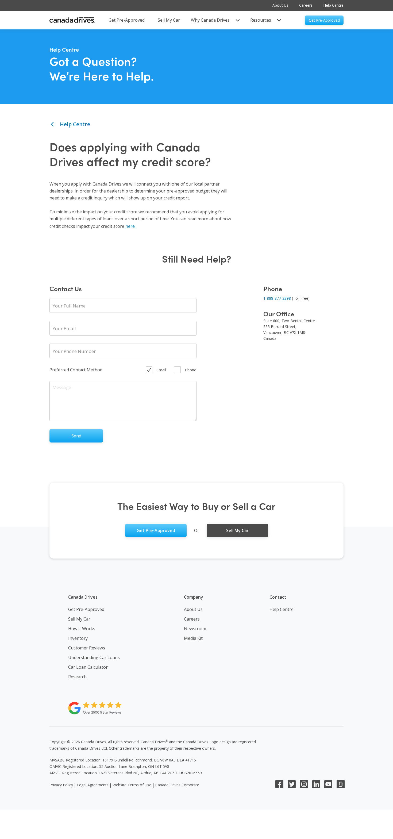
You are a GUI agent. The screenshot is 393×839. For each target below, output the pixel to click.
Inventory (78, 638)
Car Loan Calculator (88, 667)
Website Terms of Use (132, 784)
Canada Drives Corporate (177, 784)
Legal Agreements (93, 784)
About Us (280, 5)
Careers (306, 5)
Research (77, 677)
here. (130, 226)
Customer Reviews (86, 648)
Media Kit (193, 638)
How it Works (81, 629)
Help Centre (333, 5)
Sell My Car (79, 619)
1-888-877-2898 (277, 298)
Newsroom (195, 629)
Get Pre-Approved (86, 609)
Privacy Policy (61, 784)
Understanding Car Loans (94, 657)
